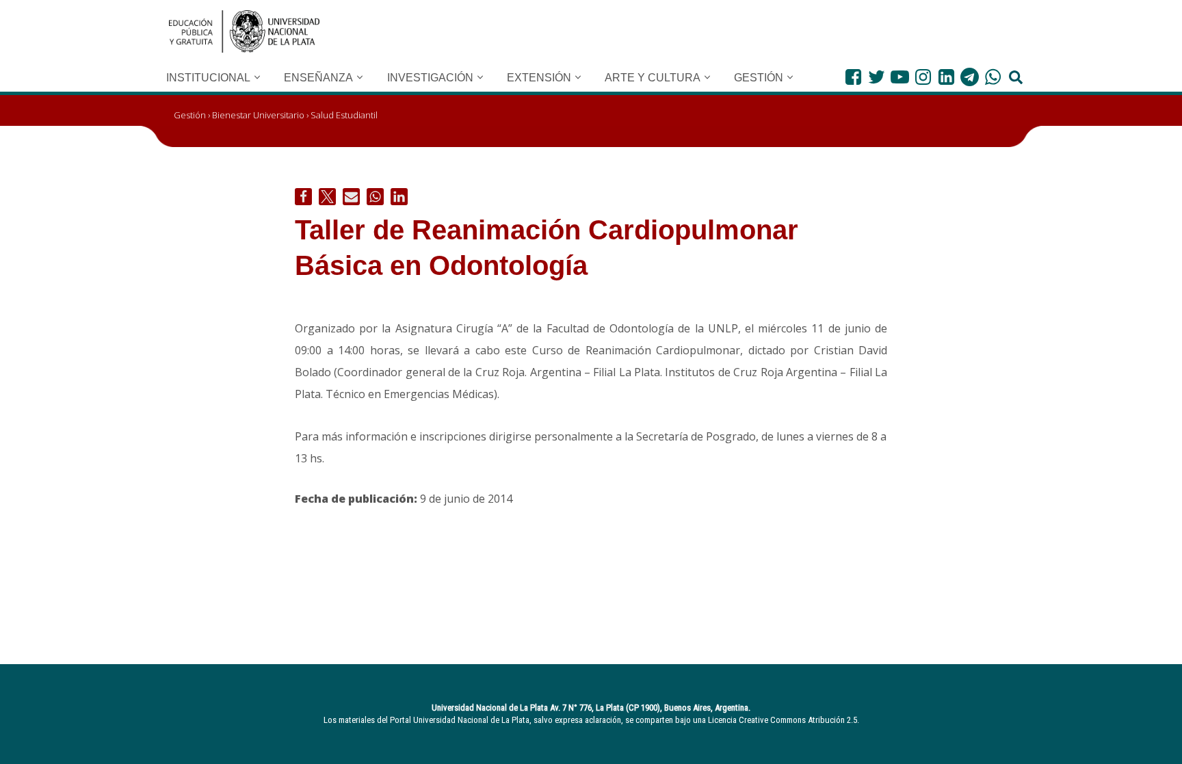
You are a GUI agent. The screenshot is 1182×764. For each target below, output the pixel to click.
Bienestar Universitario (258, 115)
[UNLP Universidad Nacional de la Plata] (244, 31)
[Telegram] (969, 77)
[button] (257, 77)
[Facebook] (853, 77)
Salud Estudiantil (344, 115)
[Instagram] (923, 77)
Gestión (190, 115)
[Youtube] (900, 77)
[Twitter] (876, 77)
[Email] (351, 196)
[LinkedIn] (946, 77)
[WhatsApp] (993, 77)
